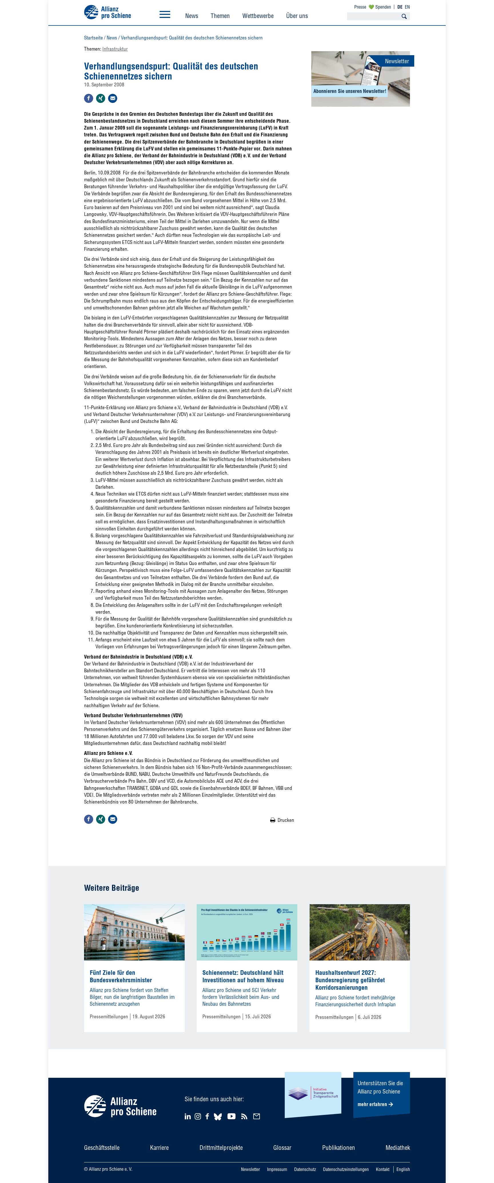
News (191, 15)
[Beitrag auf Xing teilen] (100, 98)
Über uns (297, 15)
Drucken (286, 820)
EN (407, 7)
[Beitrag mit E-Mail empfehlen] (112, 98)
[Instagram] (198, 1118)
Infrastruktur (115, 49)
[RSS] (245, 1116)
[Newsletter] (257, 1116)
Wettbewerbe (258, 15)
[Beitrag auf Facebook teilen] (88, 98)
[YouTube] (232, 1116)
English (403, 1169)
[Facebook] (208, 1116)
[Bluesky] (217, 1121)
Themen (220, 15)
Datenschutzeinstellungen (346, 1169)
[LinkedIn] (188, 1116)
